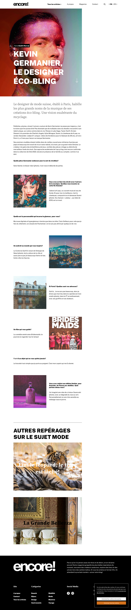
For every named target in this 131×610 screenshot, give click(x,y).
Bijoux (33, 596)
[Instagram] (72, 593)
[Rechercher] (105, 4)
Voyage (51, 603)
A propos (70, 4)
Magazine (83, 4)
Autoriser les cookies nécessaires (111, 599)
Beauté (34, 593)
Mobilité (51, 593)
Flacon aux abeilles (66, 385)
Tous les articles (53, 4)
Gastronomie (36, 603)
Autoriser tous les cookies (111, 603)
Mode (50, 596)
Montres (51, 599)
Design (34, 599)
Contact (95, 4)
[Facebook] (68, 593)
